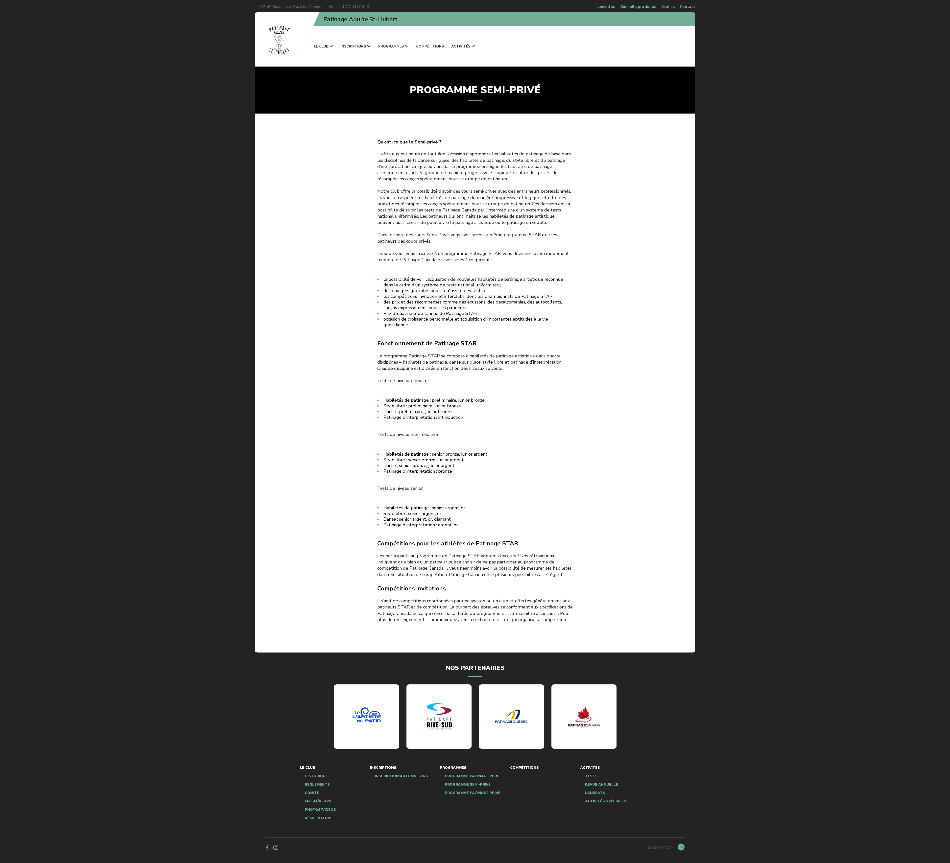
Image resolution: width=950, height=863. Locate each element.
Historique (316, 776)
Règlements (317, 784)
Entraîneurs (318, 801)
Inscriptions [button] (353, 46)
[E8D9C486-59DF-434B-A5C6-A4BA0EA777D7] (439, 716)
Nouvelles (605, 7)
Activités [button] (460, 46)
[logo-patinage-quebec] (511, 716)
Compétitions (430, 46)
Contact (687, 7)
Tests (591, 776)
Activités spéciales (605, 801)
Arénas (668, 7)
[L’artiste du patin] (366, 716)
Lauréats (595, 793)
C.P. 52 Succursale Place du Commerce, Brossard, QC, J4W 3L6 (314, 7)
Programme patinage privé (472, 793)
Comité (312, 793)
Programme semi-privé (468, 784)
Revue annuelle (601, 784)
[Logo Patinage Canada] (584, 716)
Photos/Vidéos (320, 810)
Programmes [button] (391, 46)
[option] (366, 716)
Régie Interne (318, 818)
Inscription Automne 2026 (401, 776)
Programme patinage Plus (472, 776)
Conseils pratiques (638, 7)
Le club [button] (321, 46)
